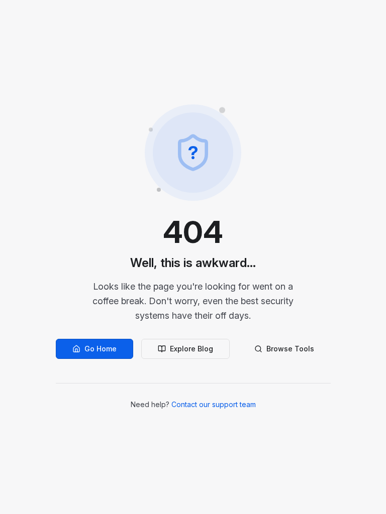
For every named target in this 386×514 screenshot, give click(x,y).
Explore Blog (191, 348)
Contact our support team (213, 404)
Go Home (100, 348)
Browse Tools (290, 348)
